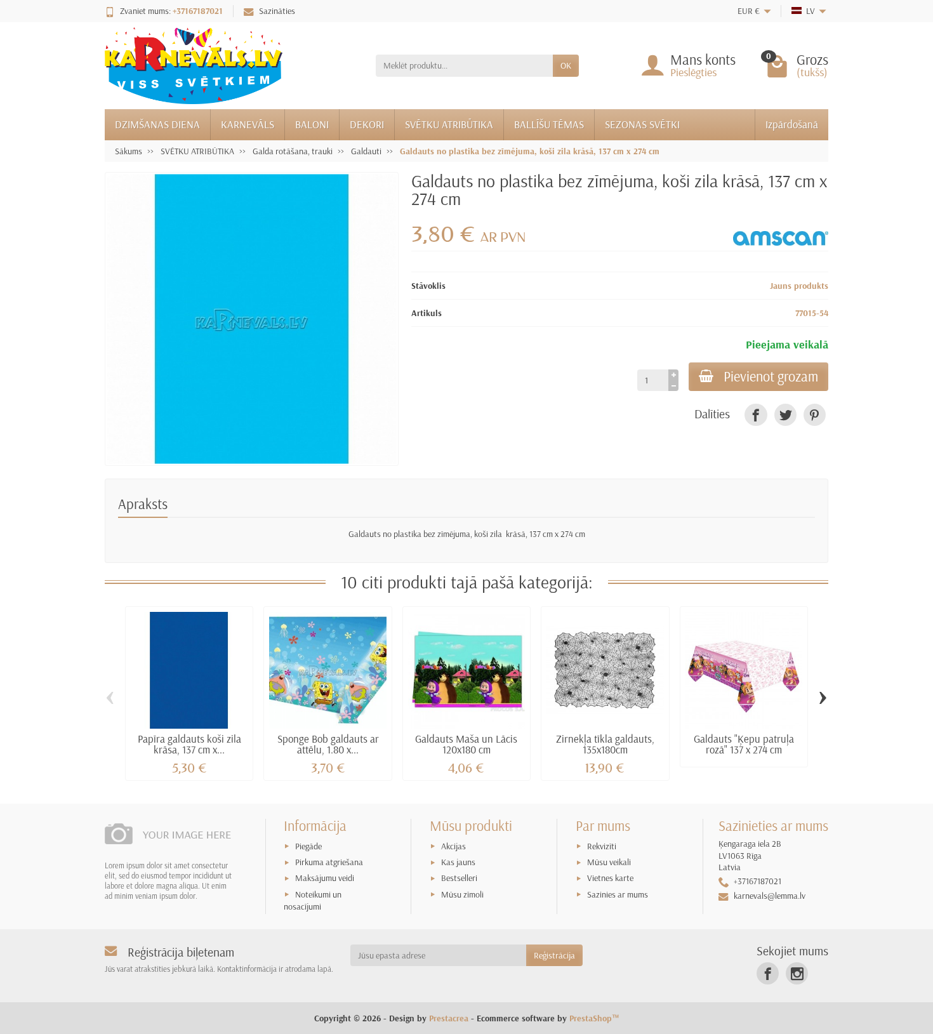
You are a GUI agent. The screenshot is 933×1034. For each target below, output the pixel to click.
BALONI (312, 124)
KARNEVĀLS (247, 124)
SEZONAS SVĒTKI (642, 124)
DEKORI (367, 124)
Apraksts (143, 504)
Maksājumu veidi (324, 878)
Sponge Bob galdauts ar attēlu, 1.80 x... (328, 744)
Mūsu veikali (609, 862)
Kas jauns (458, 862)
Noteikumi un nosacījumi (312, 900)
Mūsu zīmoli (462, 894)
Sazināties (277, 11)
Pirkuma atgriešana (329, 862)
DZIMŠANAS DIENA (157, 124)
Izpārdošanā (791, 124)
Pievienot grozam (771, 376)
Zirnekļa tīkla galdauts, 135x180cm (605, 744)
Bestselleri (459, 878)
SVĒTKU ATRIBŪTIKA (449, 124)
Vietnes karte (610, 878)
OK (565, 65)
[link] (755, 415)
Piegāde (308, 846)
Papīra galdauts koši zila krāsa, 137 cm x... (189, 744)
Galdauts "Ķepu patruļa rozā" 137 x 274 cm (744, 744)
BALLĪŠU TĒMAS (549, 124)
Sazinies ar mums (617, 894)
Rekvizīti (601, 846)
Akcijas (453, 846)
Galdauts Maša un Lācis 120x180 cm (466, 744)
